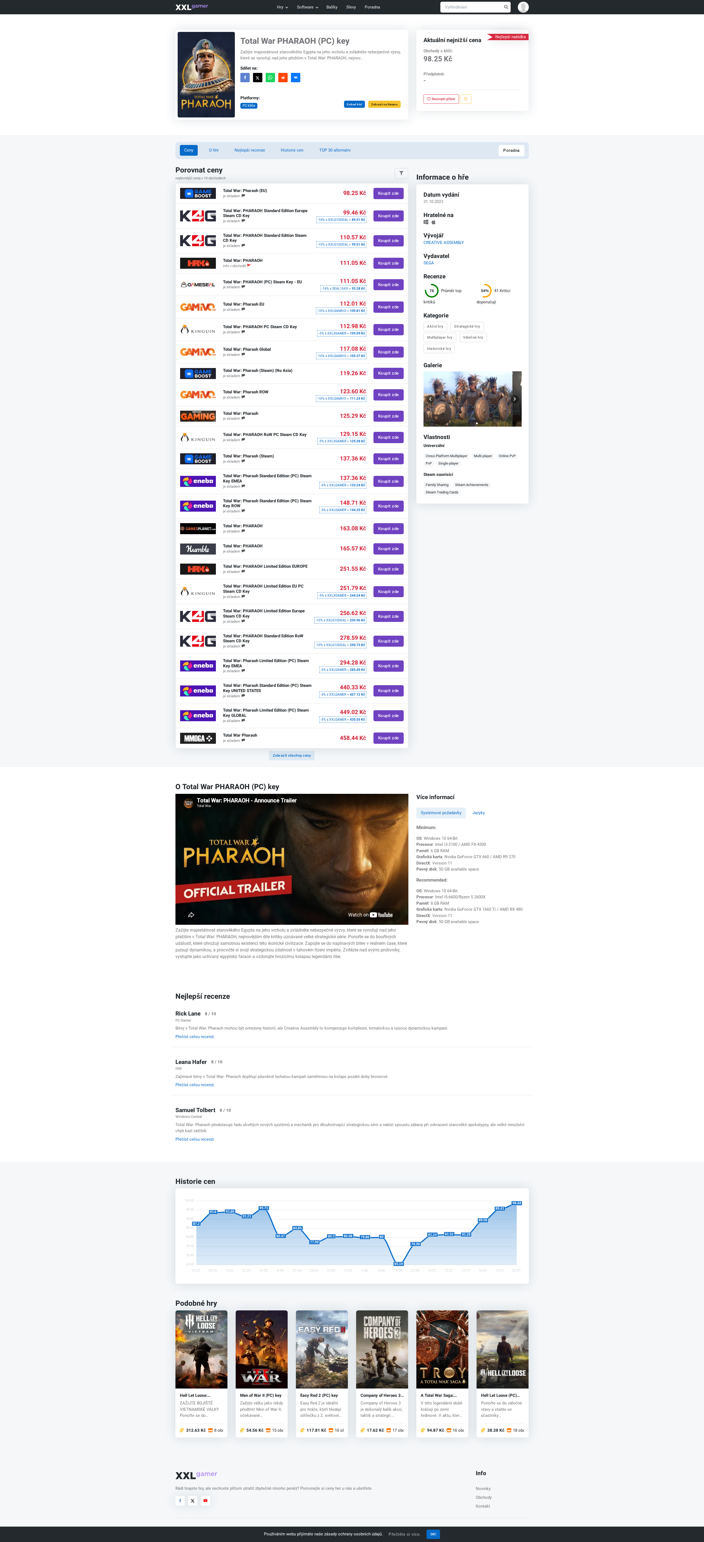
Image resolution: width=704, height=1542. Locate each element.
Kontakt (483, 1506)
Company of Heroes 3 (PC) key (381, 1395)
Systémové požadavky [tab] (441, 812)
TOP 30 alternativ (335, 150)
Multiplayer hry (440, 337)
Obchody (484, 1497)
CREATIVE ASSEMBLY (444, 242)
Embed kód (354, 104)
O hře (214, 150)
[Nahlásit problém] (465, 99)
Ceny (188, 150)
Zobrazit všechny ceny (292, 755)
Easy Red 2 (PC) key (319, 1395)
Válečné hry (473, 337)
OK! (433, 1534)
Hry (280, 7)
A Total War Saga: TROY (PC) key (437, 1395)
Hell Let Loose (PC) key (499, 1395)
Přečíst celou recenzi (194, 1036)
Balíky (331, 7)
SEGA (429, 262)
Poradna (372, 7)
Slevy (351, 7)
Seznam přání (443, 99)
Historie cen (292, 150)
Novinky (483, 1488)
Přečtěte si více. (405, 1534)
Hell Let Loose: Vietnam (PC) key (196, 1395)
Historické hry (439, 348)
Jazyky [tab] (478, 812)
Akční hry (435, 326)
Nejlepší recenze (250, 150)
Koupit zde (388, 193)
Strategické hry (467, 326)
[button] (523, 7)
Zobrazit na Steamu (384, 104)
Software (305, 7)
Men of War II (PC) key (261, 1395)
